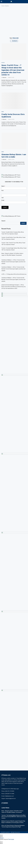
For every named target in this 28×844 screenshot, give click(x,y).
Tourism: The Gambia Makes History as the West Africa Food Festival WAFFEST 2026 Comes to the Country (13, 817)
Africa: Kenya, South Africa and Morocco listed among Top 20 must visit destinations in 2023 (13, 286)
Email (2, 200)
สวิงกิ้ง (2, 274)
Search (3, 220)
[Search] (26, 1)
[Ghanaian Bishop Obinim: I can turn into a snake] (14, 141)
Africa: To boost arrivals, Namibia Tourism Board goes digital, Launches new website (13, 261)
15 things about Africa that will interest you (16, 274)
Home (2, 5)
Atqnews (4, 77)
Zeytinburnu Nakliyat (6, 267)
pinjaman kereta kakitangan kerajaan (10, 284)
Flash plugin (11, 839)
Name (3, 186)
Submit (5, 207)
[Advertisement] (14, 22)
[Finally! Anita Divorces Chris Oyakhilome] (14, 100)
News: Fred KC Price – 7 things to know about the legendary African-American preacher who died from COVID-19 (12, 70)
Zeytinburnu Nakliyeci (6, 260)
